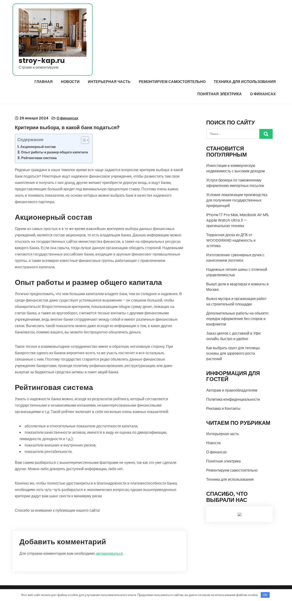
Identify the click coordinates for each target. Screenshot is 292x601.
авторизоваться (109, 553)
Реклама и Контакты (223, 408)
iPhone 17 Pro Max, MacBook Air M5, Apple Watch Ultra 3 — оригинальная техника (237, 220)
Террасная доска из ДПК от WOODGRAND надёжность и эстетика (231, 240)
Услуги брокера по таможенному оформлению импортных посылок (235, 183)
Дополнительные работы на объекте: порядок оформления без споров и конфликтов (237, 319)
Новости (70, 81)
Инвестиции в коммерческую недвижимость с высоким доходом (235, 168)
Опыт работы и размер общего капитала (54, 152)
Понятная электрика (219, 94)
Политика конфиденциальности (233, 399)
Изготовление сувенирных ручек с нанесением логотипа (235, 257)
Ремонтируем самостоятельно (172, 81)
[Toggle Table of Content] (83, 140)
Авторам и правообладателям (231, 390)
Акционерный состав (38, 146)
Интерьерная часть (109, 81)
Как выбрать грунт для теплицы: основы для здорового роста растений (233, 353)
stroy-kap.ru (42, 60)
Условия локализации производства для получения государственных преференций (236, 200)
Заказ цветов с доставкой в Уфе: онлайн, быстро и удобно (233, 336)
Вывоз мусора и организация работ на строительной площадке (236, 301)
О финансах (263, 94)
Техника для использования (245, 81)
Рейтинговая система (39, 157)
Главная (43, 81)
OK (265, 595)
